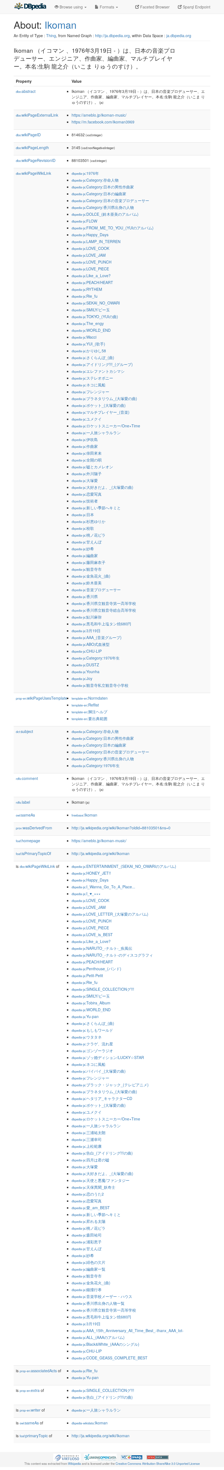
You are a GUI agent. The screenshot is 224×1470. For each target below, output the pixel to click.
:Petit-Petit (87, 975)
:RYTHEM (87, 289)
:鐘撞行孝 (87, 1289)
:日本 (83, 514)
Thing (51, 35)
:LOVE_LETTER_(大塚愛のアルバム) (110, 914)
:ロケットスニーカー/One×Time (106, 425)
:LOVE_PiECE (90, 268)
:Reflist (85, 705)
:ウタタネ (87, 1037)
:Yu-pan (85, 1016)
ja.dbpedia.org (178, 35)
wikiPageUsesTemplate (41, 698)
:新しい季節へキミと (96, 507)
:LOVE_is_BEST (92, 934)
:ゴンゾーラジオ (92, 1050)
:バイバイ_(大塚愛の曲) (99, 1071)
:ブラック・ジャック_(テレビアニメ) (110, 1084)
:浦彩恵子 (87, 1241)
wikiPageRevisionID (35, 160)
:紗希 (83, 548)
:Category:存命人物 (95, 180)
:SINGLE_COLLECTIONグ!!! (103, 989)
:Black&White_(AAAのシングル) (105, 1344)
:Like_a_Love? (91, 275)
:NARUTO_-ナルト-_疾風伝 (102, 948)
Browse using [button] (71, 7)
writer (30, 1410)
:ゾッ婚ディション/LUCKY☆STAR (108, 1057)
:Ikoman (84, 815)
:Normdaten (90, 698)
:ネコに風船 (88, 385)
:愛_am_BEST (91, 1207)
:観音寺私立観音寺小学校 (100, 685)
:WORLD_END (91, 330)
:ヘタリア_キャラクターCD (102, 1098)
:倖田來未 (87, 453)
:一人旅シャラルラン (96, 432)
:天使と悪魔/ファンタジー (100, 1180)
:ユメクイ (87, 419)
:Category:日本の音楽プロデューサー (110, 200)
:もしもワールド (92, 1030)
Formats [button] (107, 7)
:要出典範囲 (89, 718)
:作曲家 (85, 446)
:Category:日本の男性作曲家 (103, 187)
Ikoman (60, 24)
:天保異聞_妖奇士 (93, 1187)
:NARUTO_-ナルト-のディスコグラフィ (112, 955)
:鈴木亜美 (87, 582)
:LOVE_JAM (89, 255)
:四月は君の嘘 (90, 1160)
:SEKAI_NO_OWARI (96, 303)
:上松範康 (87, 1146)
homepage (28, 840)
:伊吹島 (85, 439)
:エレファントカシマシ (98, 371)
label (23, 802)
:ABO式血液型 (91, 644)
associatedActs (38, 1370)
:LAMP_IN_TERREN (96, 241)
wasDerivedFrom (34, 827)
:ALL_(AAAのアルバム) (98, 1337)
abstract (26, 91)
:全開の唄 (87, 460)
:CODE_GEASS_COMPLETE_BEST (110, 1357)
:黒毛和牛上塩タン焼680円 (101, 623)
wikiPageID (28, 134)
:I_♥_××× (86, 893)
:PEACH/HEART (92, 282)
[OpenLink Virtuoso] (67, 1456)
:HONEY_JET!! (91, 873)
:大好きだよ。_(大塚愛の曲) (102, 487)
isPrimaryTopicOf (33, 853)
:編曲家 (85, 555)
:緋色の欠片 (88, 1262)
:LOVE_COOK (90, 248)
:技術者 (85, 501)
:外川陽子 (87, 473)
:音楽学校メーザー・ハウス (102, 1296)
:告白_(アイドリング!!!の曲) (102, 1153)
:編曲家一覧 (88, 1269)
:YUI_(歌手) (88, 344)
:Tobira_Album (91, 1002)
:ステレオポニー (92, 378)
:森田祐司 (87, 1235)
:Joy (82, 678)
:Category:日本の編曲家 (99, 193)
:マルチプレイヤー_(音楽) (100, 412)
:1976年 (85, 173)
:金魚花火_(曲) (91, 576)
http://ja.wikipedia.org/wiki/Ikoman (100, 853)
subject (24, 731)
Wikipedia (74, 1463)
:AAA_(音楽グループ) (97, 637)
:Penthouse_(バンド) (96, 968)
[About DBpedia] (30, 7)
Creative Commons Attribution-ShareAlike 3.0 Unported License (158, 1463)
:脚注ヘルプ (89, 711)
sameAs (25, 815)
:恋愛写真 (87, 494)
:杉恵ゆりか (88, 521)
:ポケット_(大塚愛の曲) (99, 405)
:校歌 (83, 528)
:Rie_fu (85, 296)
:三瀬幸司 (87, 1139)
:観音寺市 (87, 569)
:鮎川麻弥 (87, 617)
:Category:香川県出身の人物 (103, 207)
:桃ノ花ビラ (88, 535)
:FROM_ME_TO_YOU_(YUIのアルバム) (113, 227)
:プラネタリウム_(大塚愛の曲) (104, 398)
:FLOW (84, 221)
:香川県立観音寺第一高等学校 (104, 603)
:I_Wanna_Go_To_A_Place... (103, 886)
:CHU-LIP (87, 651)
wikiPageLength (32, 147)
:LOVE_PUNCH (91, 262)
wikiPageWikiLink (33, 173)
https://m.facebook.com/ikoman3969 (103, 122)
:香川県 (85, 596)
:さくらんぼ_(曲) (93, 357)
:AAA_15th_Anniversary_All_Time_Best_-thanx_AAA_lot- (128, 1330)
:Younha (85, 671)
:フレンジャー (90, 391)
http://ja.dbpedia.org (112, 35)
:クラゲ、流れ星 (92, 1043)
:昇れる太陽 (88, 1221)
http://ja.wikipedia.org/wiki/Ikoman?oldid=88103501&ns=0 (121, 827)
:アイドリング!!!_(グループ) (102, 364)
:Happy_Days (90, 234)
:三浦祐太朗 (88, 1132)
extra (30, 1390)
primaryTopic (34, 1435)
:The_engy (88, 323)
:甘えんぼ (87, 542)
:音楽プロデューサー (96, 589)
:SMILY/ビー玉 (91, 309)
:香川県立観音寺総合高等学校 (104, 610)
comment (27, 778)
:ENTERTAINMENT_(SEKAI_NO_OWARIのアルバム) (124, 866)
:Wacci (84, 337)
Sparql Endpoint (196, 7)
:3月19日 (86, 630)
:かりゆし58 (89, 350)
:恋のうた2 (88, 1194)
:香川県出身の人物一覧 (98, 1303)
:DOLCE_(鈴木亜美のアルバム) (105, 214)
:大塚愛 (85, 480)
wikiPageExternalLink (37, 115)
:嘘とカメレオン (92, 466)
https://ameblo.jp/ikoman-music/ (99, 115)
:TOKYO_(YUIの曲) (95, 316)
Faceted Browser (154, 7)
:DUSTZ (85, 664)
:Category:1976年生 (96, 658)
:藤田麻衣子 (88, 562)
